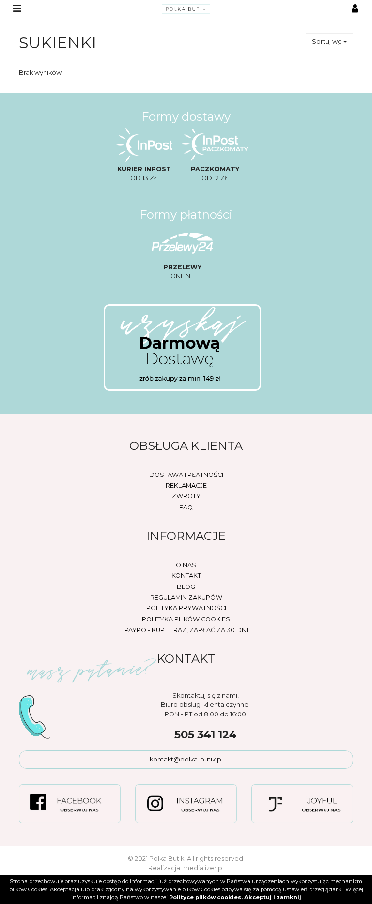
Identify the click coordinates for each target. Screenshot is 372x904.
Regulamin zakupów (186, 597)
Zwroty (186, 496)
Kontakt (186, 575)
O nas (186, 565)
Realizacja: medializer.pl (186, 868)
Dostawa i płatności (186, 474)
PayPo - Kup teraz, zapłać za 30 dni (186, 630)
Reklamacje (186, 485)
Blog (186, 586)
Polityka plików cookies (186, 619)
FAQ (186, 507)
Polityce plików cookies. (206, 897)
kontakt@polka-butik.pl (186, 759)
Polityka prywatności (186, 608)
